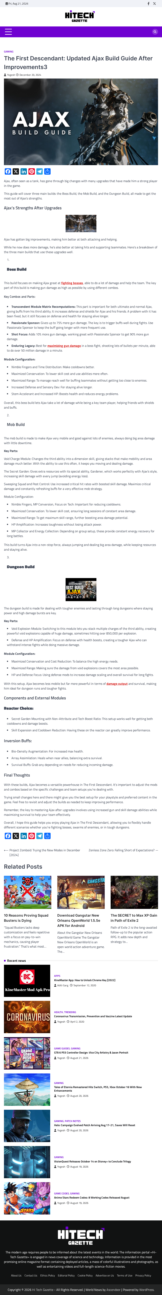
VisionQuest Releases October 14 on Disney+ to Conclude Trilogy (92, 1161)
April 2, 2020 (77, 1022)
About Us (16, 1275)
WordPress (146, 1289)
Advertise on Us (105, 1275)
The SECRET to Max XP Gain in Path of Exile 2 (134, 918)
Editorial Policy (66, 1275)
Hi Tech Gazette (42, 1289)
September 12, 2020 (84, 985)
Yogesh (11, 75)
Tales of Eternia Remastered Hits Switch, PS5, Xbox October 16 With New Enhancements (98, 1089)
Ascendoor (113, 1289)
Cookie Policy (85, 1275)
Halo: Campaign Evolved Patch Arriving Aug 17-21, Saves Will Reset (94, 1125)
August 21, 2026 (79, 1058)
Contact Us (30, 1275)
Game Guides (62, 1048)
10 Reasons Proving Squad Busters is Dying (26, 918)
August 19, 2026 (79, 1167)
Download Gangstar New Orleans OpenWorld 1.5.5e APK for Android (78, 920)
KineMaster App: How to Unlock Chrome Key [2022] (84, 980)
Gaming (8, 51)
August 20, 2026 (79, 1096)
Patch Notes (73, 1121)
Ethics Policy (47, 1275)
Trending (70, 1012)
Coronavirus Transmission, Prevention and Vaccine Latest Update (93, 1016)
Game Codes (61, 1193)
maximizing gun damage (64, 345)
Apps (57, 975)
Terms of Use (124, 1275)
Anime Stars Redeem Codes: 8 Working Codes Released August (91, 1198)
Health (58, 1012)
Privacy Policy (143, 1275)
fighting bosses (72, 283)
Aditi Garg (62, 985)
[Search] (155, 32)
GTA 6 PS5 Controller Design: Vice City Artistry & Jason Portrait (91, 1053)
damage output (117, 683)
